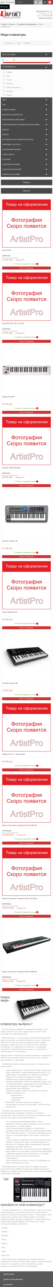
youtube (40, 2)
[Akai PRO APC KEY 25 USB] (26, 297)
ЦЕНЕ (19, 43)
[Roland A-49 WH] (26, 370)
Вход (2, 2)
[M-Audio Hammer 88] (26, 656)
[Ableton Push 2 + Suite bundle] (26, 727)
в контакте (36, 2)
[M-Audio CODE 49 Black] (26, 441)
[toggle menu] (27, 1275)
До (14, 60)
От (3, 60)
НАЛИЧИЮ (27, 43)
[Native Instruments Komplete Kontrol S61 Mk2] (26, 872)
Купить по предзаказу (26, 268)
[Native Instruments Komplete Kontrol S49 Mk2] (26, 798)
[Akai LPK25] (26, 223)
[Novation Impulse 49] (26, 514)
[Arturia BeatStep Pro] (26, 585)
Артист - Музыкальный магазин (11, 14)
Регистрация (10, 2)
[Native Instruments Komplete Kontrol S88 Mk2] (26, 945)
